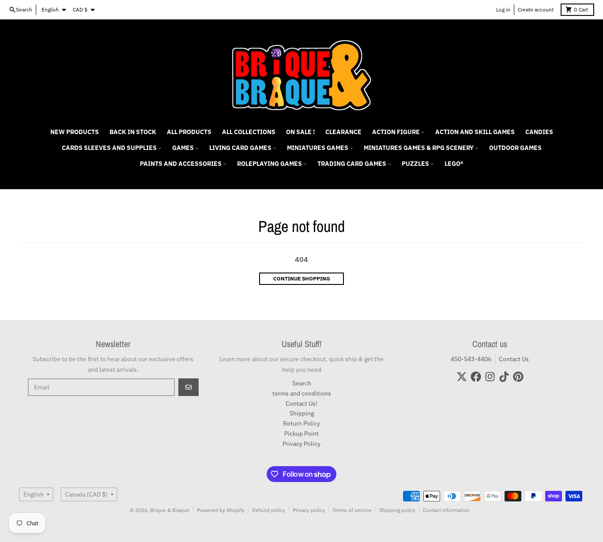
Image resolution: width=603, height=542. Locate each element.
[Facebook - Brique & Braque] (476, 376)
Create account (536, 9)
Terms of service (352, 510)
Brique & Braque (169, 510)
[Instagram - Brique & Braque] (490, 376)
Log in (503, 9)
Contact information (446, 510)
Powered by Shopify (221, 510)
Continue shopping (301, 278)
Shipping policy (397, 510)
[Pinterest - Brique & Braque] (518, 376)
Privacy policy (309, 510)
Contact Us (514, 359)
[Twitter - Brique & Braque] (461, 376)
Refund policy (268, 510)
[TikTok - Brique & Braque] (504, 376)
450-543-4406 (471, 359)
